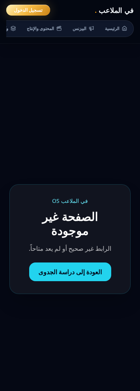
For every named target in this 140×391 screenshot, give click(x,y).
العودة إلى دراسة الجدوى (70, 272)
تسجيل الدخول (28, 10)
